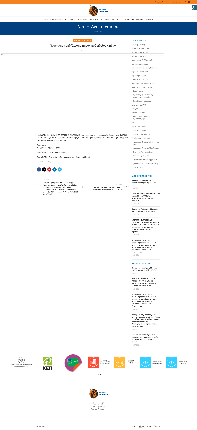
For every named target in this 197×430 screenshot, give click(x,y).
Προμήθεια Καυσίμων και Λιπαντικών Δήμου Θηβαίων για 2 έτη (144, 182)
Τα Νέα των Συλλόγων (141, 134)
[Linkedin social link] (54, 169)
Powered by (134, 426)
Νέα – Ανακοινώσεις (84, 40)
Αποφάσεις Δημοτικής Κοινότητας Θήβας (146, 143)
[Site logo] (98, 10)
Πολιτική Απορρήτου (98, 409)
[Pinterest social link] (49, 169)
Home (96, 32)
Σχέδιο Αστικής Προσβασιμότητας (145, 164)
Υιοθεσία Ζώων (137, 167)
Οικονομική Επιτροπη (141, 156)
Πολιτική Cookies (98, 407)
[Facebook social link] (183, 2)
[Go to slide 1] (98, 374)
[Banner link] (21, 362)
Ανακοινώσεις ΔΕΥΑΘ (140, 52)
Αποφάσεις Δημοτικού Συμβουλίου (146, 148)
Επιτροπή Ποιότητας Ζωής (143, 152)
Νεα (101, 32)
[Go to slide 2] (100, 374)
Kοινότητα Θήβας (138, 45)
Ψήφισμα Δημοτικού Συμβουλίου (145, 160)
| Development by (147, 426)
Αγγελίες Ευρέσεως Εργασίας (143, 49)
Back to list (83, 187)
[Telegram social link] (60, 169)
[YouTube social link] (188, 2)
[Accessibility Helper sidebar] (194, 7)
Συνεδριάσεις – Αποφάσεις (142, 138)
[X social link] (185, 2)
